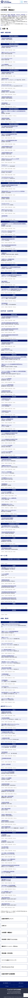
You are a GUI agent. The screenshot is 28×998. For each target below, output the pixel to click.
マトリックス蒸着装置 (6, 378)
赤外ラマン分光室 (14, 431)
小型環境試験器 (5, 674)
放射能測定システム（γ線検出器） (9, 498)
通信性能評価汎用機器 (6, 668)
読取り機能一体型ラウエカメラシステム (10, 724)
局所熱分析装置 (5, 78)
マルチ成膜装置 (5, 64)
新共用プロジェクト (16, 15)
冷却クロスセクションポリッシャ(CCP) (10, 158)
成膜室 (14, 295)
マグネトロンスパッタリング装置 (9, 297)
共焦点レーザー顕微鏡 (6, 778)
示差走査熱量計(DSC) (6, 404)
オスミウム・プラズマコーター (8, 230)
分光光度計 (4, 834)
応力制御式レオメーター (7, 478)
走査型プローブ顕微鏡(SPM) (8, 259)
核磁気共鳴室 (14, 314)
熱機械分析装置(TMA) (6, 465)
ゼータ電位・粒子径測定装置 (8, 853)
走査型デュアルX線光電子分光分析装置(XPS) (11, 275)
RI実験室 (14, 489)
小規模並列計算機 (5, 738)
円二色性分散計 (5, 846)
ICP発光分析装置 (5, 802)
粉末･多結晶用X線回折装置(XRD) (9, 245)
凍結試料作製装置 (5, 90)
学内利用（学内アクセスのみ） (10, 939)
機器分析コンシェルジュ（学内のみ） (10, 946)
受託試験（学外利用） (7, 953)
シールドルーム (5, 686)
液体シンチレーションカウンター (9, 510)
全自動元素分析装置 (6, 390)
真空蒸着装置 (4, 103)
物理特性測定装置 (5, 580)
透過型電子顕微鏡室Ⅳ (14, 108)
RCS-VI (14, 832)
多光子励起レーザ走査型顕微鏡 (8, 885)
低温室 (14, 565)
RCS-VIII (14, 877)
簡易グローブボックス (6, 425)
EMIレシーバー (5, 637)
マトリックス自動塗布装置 (7, 384)
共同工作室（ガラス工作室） (14, 559)
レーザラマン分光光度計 (7, 445)
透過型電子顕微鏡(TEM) (7, 38)
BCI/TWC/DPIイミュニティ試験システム (10, 692)
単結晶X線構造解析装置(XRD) (8, 532)
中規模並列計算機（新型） (7, 732)
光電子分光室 (14, 273)
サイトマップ (21, 986)
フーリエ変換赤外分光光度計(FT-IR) (9, 433)
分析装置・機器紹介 (7, 932)
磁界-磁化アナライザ (6, 879)
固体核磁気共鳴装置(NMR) (7, 342)
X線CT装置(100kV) (6, 897)
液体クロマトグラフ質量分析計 (8, 859)
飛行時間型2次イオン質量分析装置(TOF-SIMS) (12, 289)
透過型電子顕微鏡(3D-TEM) (8, 72)
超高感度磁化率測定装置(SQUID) (9, 586)
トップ (2, 7)
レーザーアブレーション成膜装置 (9, 746)
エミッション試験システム (7, 698)
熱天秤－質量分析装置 (6, 814)
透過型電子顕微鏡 (5, 118)
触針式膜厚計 (4, 281)
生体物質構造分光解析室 (14, 523)
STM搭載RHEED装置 (6, 758)
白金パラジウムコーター (7, 209)
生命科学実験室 (14, 515)
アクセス (7, 986)
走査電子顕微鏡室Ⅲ (14, 221)
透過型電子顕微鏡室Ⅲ (14, 70)
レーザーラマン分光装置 (7, 451)
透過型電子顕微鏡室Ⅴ (14, 124)
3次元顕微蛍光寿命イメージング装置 (10, 526)
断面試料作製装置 (5, 197)
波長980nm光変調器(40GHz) (8, 655)
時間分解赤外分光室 (14, 545)
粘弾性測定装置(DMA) (6, 459)
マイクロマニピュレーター (7, 177)
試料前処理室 (4, 215)
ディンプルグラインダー (7, 58)
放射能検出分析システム (7, 504)
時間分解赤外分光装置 (6, 548)
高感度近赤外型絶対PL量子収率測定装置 (10, 865)
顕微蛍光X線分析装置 (6, 711)
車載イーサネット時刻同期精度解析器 (10, 631)
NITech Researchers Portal (8, 967)
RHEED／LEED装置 (6, 764)
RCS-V (14, 770)
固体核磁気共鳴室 (14, 340)
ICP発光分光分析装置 (6, 540)
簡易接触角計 (4, 484)
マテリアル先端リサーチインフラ (9, 960)
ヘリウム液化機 (5, 574)
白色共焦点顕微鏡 (5, 718)
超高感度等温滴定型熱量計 (7, 518)
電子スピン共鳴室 (14, 416)
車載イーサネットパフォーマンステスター (11, 624)
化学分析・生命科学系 (20, 14)
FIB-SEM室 (14, 132)
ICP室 (14, 537)
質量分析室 (14, 354)
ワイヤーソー (4, 164)
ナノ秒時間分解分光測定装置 (8, 871)
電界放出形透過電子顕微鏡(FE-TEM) (10, 46)
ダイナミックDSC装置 (7, 471)
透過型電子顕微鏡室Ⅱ (14, 44)
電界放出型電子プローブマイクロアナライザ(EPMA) (13, 191)
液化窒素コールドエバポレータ (8, 567)
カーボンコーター (5, 203)
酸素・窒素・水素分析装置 (7, 796)
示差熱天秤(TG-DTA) (6, 398)
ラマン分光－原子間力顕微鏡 (8, 772)
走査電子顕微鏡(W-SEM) (7, 146)
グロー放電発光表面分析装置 (8, 790)
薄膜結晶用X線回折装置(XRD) (8, 238)
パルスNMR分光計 (6, 348)
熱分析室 (14, 396)
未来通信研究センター (14, 622)
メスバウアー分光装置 (6, 492)
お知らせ (4, 925)
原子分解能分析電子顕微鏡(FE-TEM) (10, 126)
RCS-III (14, 744)
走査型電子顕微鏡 (5, 784)
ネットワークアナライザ (7, 643)
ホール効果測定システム (7, 891)
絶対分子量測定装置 (6, 826)
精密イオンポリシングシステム (8, 52)
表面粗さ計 (4, 253)
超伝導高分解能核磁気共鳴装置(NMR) (10, 316)
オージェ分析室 (14, 265)
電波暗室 (14, 610)
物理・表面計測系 (11, 14)
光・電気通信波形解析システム (8, 649)
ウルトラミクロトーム (6, 84)
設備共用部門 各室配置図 (8, 974)
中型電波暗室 (4, 680)
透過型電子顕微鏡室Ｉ (14, 36)
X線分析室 (14, 236)
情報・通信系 (8, 15)
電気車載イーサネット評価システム (9, 661)
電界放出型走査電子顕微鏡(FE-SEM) (10, 185)
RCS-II (14, 730)
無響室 (14, 603)
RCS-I (14, 709)
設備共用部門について (7, 918)
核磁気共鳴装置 (5, 820)
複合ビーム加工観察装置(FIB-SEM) (9, 134)
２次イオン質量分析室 (14, 287)
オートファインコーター (7, 171)
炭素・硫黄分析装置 (6, 808)
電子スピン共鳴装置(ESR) (7, 419)
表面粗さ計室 (14, 250)
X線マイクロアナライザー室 (14, 183)
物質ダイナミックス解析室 (14, 457)
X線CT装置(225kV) (6, 903)
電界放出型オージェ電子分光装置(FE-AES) (11, 267)
